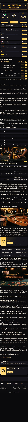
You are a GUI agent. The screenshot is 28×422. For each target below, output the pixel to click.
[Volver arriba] (26, 420)
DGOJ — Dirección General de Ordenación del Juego (6, 357)
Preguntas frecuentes (25, 386)
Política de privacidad (20, 387)
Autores (14, 387)
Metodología (14, 386)
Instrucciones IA (24, 388)
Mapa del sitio (24, 387)
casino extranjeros (2, 267)
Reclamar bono (10, 372)
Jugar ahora (24, 26)
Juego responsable (15, 388)
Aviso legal (19, 386)
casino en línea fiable (25, 266)
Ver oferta (26, 62)
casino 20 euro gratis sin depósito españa (5, 380)
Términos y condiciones (19, 388)
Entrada (11, 392)
